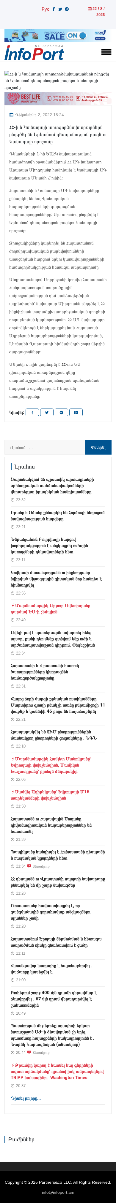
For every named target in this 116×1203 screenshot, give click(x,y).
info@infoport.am (58, 1192)
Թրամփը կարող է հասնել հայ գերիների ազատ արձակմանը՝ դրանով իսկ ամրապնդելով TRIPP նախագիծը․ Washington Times (57, 1071)
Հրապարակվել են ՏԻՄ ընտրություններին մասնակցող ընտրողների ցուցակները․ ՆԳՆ (54, 735)
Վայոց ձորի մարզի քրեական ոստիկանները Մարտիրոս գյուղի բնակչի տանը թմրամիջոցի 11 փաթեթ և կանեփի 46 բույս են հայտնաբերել (58, 705)
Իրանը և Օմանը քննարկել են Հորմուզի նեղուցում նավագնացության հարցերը (58, 515)
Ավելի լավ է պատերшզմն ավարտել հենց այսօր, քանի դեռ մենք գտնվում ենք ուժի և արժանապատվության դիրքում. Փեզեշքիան (53, 638)
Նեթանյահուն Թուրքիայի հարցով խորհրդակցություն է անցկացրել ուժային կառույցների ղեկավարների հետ (49, 545)
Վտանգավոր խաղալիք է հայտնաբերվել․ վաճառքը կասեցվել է (52, 968)
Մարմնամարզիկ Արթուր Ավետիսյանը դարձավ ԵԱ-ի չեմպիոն (50, 608)
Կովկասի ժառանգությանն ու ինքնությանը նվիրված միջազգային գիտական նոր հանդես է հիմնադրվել (56, 578)
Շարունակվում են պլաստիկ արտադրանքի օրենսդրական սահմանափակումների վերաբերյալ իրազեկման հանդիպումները (52, 485)
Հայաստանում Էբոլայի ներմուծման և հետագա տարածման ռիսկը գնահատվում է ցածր (56, 942)
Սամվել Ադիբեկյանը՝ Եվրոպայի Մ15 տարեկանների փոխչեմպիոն (50, 795)
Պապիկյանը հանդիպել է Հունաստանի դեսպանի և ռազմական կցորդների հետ (58, 855)
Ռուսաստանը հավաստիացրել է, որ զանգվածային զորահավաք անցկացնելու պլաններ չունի (50, 911)
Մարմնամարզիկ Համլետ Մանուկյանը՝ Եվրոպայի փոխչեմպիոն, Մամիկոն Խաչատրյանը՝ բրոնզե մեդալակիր (51, 765)
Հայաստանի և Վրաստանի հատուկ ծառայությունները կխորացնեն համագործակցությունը (45, 671)
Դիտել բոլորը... (26, 1098)
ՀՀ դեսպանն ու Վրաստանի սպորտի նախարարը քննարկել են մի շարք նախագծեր (58, 882)
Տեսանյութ (41, 866)
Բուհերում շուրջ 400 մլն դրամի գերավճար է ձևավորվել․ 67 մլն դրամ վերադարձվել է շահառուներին (54, 998)
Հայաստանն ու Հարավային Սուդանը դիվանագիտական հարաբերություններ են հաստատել (51, 825)
